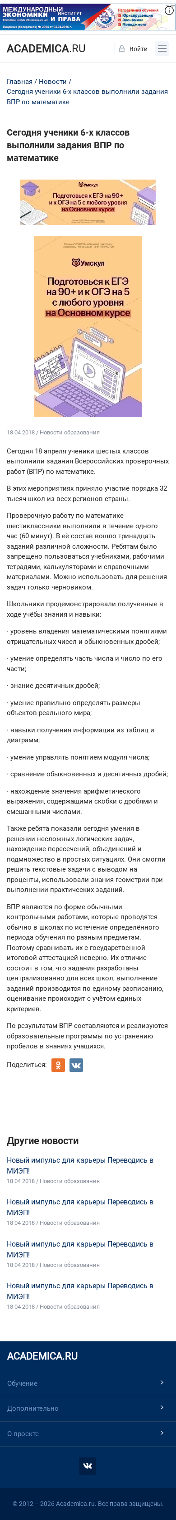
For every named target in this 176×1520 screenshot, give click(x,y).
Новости (53, 82)
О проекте (23, 1434)
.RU (46, 48)
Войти (139, 49)
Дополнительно (33, 1408)
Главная (19, 82)
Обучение (22, 1383)
